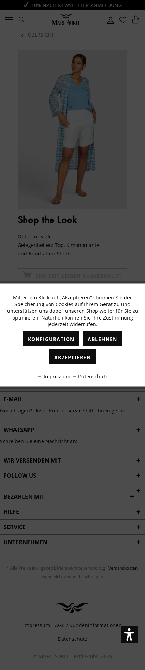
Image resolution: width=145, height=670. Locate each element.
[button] (129, 634)
